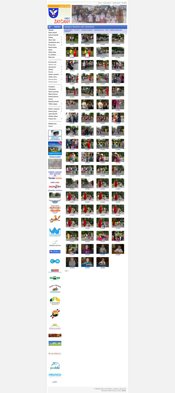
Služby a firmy (52, 77)
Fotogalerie (51, 86)
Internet (50, 99)
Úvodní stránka (68, 30)
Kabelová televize (53, 96)
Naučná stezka (52, 47)
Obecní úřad (51, 40)
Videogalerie (52, 89)
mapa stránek (107, 2)
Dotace (50, 49)
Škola (106, 30)
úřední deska (116, 2)
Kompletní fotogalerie (87, 30)
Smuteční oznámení (52, 81)
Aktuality (50, 30)
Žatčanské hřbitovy (52, 79)
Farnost (50, 72)
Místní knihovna (53, 94)
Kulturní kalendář (53, 35)
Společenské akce (99, 30)
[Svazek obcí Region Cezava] (59, 6)
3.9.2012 (72, 44)
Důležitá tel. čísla (52, 64)
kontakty (124, 2)
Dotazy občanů (52, 32)
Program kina (52, 118)
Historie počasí (52, 111)
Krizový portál (52, 62)
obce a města (117, 390)
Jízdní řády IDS (52, 114)
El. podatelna (52, 54)
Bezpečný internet (53, 101)
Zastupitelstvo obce (54, 42)
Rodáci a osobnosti (53, 109)
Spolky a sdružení (53, 74)
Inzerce (50, 126)
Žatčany (50, 37)
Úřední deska (52, 52)
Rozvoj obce (52, 45)
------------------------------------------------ (55, 59)
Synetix (124, 390)
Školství (50, 69)
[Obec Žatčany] (59, 15)
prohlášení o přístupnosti (119, 389)
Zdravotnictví (52, 67)
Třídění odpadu (52, 104)
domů (99, 2)
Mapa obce (51, 57)
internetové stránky (106, 390)
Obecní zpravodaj (53, 91)
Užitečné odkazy (53, 116)
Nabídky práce (52, 123)
